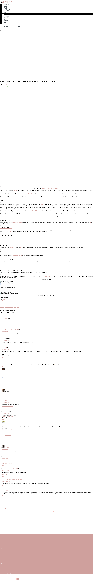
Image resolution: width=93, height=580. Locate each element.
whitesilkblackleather (10, 422)
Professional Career (8, 307)
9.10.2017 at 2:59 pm (5, 470)
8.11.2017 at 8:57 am (5, 458)
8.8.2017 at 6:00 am (5, 402)
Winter (18, 307)
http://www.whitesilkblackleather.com (8, 429)
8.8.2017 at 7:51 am (5, 413)
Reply (3, 326)
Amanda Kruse (8, 379)
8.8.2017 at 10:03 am (5, 424)
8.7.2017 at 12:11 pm (5, 349)
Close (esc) (2, 577)
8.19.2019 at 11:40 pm (5, 510)
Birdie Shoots (4, 474)
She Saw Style (8, 370)
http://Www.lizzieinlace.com (7, 463)
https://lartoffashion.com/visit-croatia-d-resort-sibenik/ (11, 324)
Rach (6, 400)
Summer (15, 307)
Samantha (7, 411)
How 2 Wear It (8, 435)
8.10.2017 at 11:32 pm (5, 449)
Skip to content (5, 2)
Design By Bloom (11, 573)
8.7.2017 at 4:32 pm (5, 372)
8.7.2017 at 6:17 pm (5, 381)
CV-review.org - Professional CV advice (13, 479)
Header (3, 307)
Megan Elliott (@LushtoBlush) (12, 329)
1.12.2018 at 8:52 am (5, 490)
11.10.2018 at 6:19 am (5, 500)
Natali (6, 318)
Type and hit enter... (3, 579)
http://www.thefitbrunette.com (7, 416)
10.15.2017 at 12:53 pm (6, 481)
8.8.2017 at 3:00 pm (5, 437)
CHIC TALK (7, 447)
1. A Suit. (3, 200)
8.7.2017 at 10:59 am (5, 340)
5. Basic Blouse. (5, 245)
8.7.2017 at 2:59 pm (5, 362)
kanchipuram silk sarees (10, 499)
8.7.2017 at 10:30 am (5, 320)
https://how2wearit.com (12, 442)
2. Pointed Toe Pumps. (7, 220)
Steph (6, 347)
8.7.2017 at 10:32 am (5, 331)
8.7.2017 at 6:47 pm (5, 393)
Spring (12, 307)
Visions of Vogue (11, 27)
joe (5, 508)
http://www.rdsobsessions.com (7, 406)
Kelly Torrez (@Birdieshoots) (11, 468)
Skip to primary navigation (7, 1)
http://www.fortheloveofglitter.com (12, 386)
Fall (1, 307)
